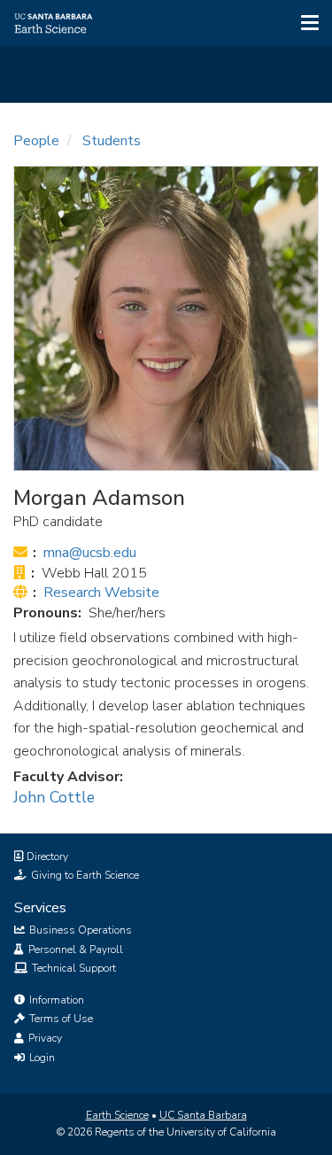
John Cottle (54, 797)
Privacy (44, 1038)
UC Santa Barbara (203, 1115)
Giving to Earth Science (83, 875)
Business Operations (79, 930)
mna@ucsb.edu (89, 552)
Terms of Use (60, 1019)
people (36, 141)
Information (55, 1000)
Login (41, 1057)
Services (40, 908)
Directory (46, 856)
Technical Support (72, 968)
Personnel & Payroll (74, 949)
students (111, 141)
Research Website (101, 592)
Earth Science (117, 1115)
